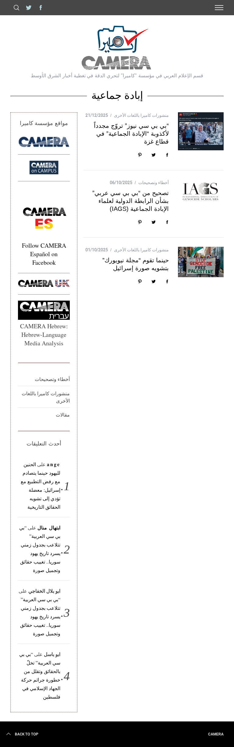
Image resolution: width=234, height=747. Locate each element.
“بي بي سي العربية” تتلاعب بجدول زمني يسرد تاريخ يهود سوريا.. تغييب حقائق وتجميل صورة (40, 616)
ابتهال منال (48, 527)
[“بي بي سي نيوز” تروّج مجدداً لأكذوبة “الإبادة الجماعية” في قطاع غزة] (201, 131)
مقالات (63, 414)
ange (54, 464)
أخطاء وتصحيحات (153, 182)
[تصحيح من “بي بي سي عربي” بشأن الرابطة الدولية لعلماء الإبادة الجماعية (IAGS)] (201, 190)
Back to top (26, 734)
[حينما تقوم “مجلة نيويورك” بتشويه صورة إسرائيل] (201, 262)
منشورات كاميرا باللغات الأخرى (141, 115)
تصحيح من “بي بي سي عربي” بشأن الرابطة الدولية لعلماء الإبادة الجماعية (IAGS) (130, 201)
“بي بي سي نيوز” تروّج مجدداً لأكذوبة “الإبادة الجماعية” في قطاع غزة (131, 133)
